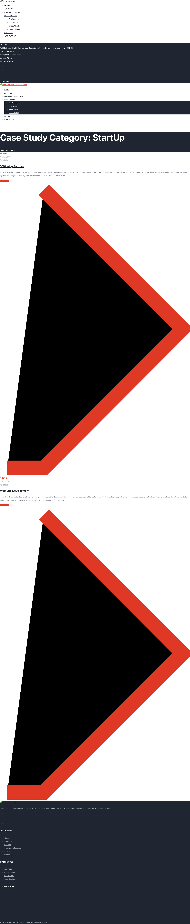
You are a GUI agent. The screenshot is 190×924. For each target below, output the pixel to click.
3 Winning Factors (12, 166)
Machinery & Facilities (15, 12)
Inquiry (3, 41)
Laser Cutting (14, 29)
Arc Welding (14, 19)
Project (8, 33)
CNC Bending (14, 22)
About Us (8, 841)
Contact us (10, 36)
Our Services (10, 16)
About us (9, 9)
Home (7, 5)
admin (5, 160)
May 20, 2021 (5, 481)
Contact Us (4, 81)
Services (7, 845)
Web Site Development (14, 490)
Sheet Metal (14, 26)
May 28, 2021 (5, 157)
